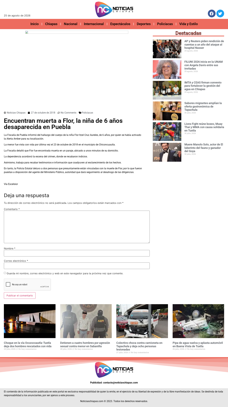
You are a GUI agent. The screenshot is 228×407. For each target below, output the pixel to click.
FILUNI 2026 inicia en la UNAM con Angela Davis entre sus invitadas (203, 65)
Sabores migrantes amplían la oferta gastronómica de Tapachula (203, 106)
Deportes (144, 24)
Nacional (70, 24)
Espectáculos (120, 24)
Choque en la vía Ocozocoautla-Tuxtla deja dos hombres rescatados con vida (27, 344)
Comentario (12, 209)
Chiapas (51, 24)
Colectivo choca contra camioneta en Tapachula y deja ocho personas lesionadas (139, 346)
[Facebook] (212, 13)
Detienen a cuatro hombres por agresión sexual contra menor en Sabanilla (85, 344)
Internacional (94, 24)
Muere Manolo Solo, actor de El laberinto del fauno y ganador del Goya (203, 148)
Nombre (9, 248)
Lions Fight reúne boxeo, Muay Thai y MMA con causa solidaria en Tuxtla (204, 127)
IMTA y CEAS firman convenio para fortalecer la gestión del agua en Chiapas (202, 86)
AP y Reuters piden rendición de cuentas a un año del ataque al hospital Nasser (204, 44)
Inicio (34, 24)
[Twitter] (220, 13)
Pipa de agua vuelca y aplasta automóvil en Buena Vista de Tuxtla (198, 344)
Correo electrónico (16, 261)
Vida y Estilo (188, 24)
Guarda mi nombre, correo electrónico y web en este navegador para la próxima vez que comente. (65, 273)
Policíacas (165, 24)
